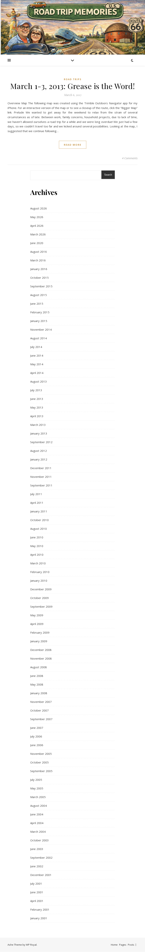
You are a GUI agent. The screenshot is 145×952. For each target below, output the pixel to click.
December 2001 (41, 875)
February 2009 (39, 632)
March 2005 (38, 797)
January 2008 (38, 693)
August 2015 (38, 295)
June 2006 (36, 745)
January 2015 (38, 321)
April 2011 (36, 503)
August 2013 (38, 381)
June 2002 (36, 866)
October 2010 (39, 520)
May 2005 (36, 788)
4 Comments (129, 158)
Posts (131, 944)
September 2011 (41, 485)
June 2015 (36, 303)
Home (114, 944)
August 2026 (38, 208)
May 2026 (36, 217)
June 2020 (36, 243)
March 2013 (38, 425)
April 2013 (36, 416)
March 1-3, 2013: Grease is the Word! (72, 86)
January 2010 (38, 580)
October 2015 (39, 277)
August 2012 (38, 451)
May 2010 (36, 546)
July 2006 (36, 736)
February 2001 (39, 909)
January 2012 (38, 459)
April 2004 (36, 823)
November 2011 (41, 477)
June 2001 (36, 892)
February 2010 (39, 572)
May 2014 (36, 364)
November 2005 (41, 754)
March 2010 (38, 563)
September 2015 (41, 286)
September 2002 (41, 857)
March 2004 (38, 831)
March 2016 (38, 260)
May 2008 (36, 684)
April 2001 (36, 901)
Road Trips (72, 79)
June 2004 (36, 814)
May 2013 (36, 407)
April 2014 (36, 373)
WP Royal (31, 944)
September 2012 (41, 442)
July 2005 (36, 780)
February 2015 (39, 312)
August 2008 (38, 667)
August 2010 (38, 528)
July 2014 (36, 347)
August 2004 (38, 805)
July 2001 (36, 883)
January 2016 (38, 269)
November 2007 (41, 702)
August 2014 (38, 338)
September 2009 (41, 606)
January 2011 (38, 511)
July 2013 (36, 390)
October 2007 (39, 710)
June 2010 (36, 537)
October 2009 (39, 598)
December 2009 (41, 589)
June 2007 (36, 728)
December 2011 (41, 468)
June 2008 (36, 676)
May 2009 (36, 615)
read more (72, 144)
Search (108, 174)
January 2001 (38, 918)
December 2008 (41, 650)
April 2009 (36, 624)
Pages (122, 944)
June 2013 (36, 399)
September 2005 (41, 771)
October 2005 (39, 762)
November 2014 (41, 329)
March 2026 (38, 234)
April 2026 (36, 226)
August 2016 (38, 251)
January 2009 (38, 641)
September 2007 (41, 719)
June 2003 (36, 849)
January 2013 (38, 433)
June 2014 (36, 355)
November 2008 (41, 658)
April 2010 (36, 554)
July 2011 (36, 494)
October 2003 (39, 840)
